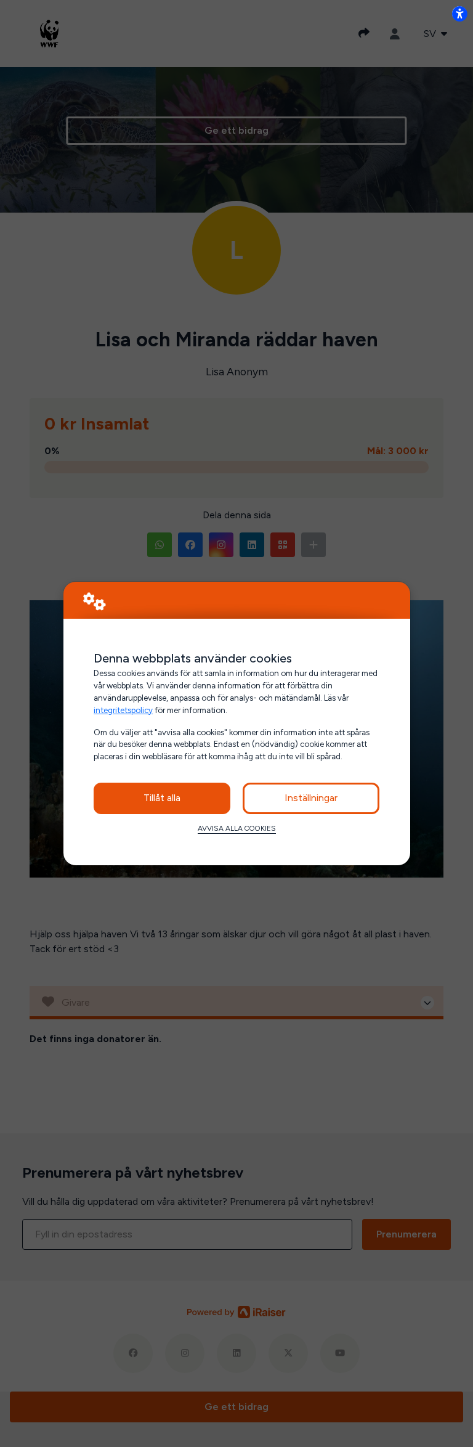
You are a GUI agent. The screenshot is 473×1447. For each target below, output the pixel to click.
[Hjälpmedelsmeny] (459, 13)
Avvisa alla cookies (237, 828)
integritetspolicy (123, 710)
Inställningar (311, 798)
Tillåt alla (162, 798)
